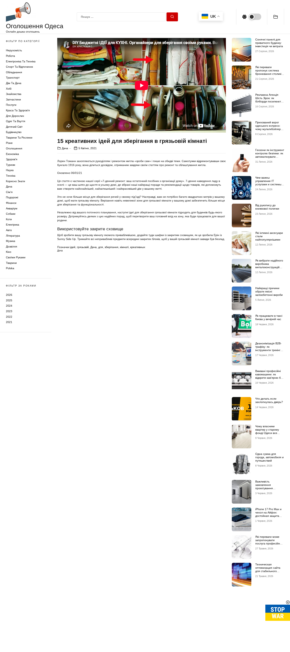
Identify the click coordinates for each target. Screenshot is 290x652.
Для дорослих (15, 115)
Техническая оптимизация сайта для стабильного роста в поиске (267, 569)
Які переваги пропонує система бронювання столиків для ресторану (269, 72)
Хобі (8, 88)
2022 (9, 316)
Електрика (12, 224)
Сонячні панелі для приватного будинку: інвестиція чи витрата (269, 43)
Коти (9, 219)
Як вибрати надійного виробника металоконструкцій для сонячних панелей (269, 267)
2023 (9, 311)
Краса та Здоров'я (18, 110)
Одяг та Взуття (15, 121)
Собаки (10, 213)
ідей (72, 247)
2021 (9, 322)
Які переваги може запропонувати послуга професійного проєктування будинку (269, 541)
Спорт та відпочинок (19, 66)
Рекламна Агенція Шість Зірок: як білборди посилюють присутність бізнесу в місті (268, 101)
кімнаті (124, 247)
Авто (9, 230)
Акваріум (11, 208)
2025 (9, 300)
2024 (9, 305)
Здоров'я (11, 159)
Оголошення (14, 148)
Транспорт (13, 77)
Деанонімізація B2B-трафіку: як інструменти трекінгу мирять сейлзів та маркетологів (268, 350)
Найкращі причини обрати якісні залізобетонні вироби (269, 291)
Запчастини (13, 99)
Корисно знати (15, 181)
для (100, 247)
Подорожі (12, 197)
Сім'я (9, 192)
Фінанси (11, 202)
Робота (10, 55)
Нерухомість (14, 50)
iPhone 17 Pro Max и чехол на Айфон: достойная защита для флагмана (268, 514)
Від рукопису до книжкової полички (267, 207)
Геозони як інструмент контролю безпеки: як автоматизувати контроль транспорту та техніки (269, 156)
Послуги (11, 104)
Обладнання (14, 72)
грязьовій (83, 247)
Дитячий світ (14, 126)
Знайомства (13, 94)
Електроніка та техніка (21, 61)
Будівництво (14, 132)
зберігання (111, 247)
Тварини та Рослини (19, 137)
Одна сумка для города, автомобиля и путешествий (269, 457)
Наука (10, 170)
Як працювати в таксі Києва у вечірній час (268, 317)
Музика (10, 241)
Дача (9, 186)
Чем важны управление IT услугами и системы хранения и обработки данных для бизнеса (268, 186)
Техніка (10, 175)
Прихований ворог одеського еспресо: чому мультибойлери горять (268, 127)
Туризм (10, 164)
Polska (10, 268)
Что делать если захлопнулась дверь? (269, 400)
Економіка (12, 154)
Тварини (11, 262)
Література (13, 235)
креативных (137, 247)
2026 (9, 294)
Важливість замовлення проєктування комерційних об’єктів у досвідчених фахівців (269, 488)
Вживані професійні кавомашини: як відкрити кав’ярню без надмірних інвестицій (269, 375)
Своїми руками (15, 257)
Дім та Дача (13, 83)
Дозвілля (11, 246)
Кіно (8, 251)
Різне (9, 142)
